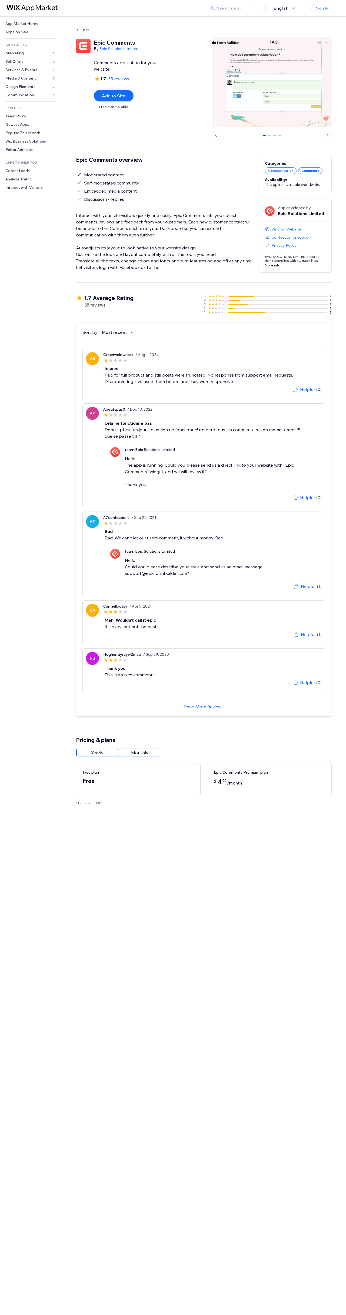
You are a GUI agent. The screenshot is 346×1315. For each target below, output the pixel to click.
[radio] (97, 752)
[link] (31, 23)
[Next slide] (328, 135)
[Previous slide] (216, 135)
